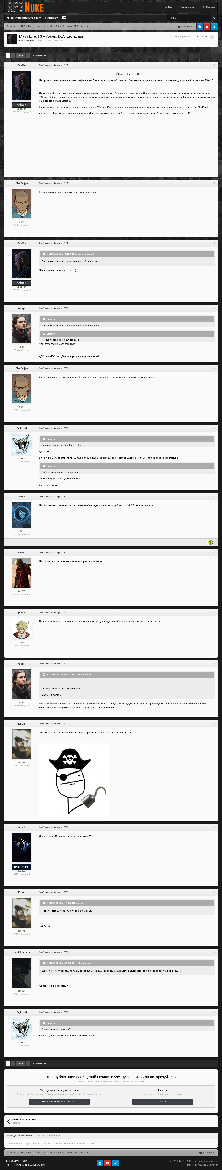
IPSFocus (22, 1161)
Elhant (21, 552)
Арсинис (21, 612)
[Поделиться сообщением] (214, 65)
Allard (21, 827)
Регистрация (51, 18)
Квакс (21, 723)
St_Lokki (21, 428)
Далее (20, 55)
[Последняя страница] (28, 55)
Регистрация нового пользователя (59, 1102)
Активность (188, 7)
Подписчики (201, 37)
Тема (7, 1165)
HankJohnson (21, 952)
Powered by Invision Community (202, 1165)
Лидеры (210, 7)
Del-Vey (30, 40)
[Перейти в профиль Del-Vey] (12, 39)
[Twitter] (214, 26)
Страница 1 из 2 (40, 55)
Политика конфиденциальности (30, 1165)
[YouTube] (207, 26)
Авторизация (184, 36)
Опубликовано (54, 65)
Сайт (170, 7)
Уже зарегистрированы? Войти (23, 18)
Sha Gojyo (22, 183)
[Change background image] (64, 17)
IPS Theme (9, 1161)
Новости (58, 40)
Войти (163, 1102)
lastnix (22, 496)
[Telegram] (200, 26)
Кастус (22, 308)
